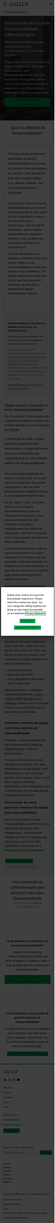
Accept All (27, 621)
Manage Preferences (27, 627)
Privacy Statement (35, 613)
